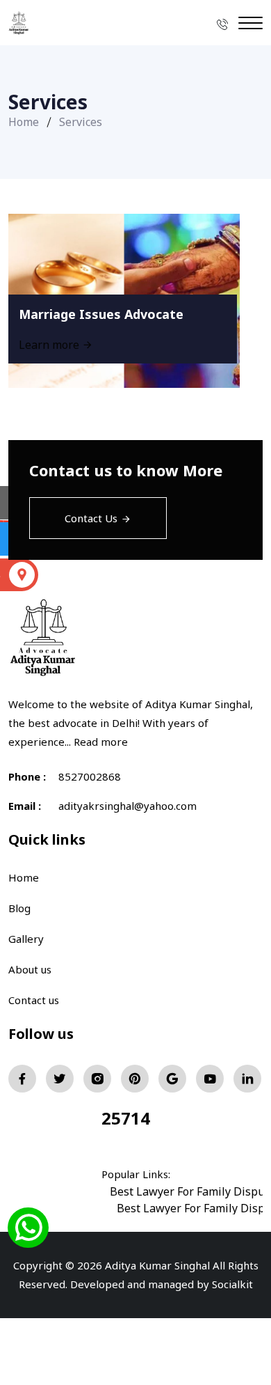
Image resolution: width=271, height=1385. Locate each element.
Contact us (33, 1000)
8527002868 (89, 776)
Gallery (26, 939)
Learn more (50, 344)
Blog (19, 908)
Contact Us (91, 518)
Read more (101, 742)
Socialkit (232, 1284)
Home (23, 122)
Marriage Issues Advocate (101, 314)
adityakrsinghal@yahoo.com (127, 806)
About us (29, 969)
